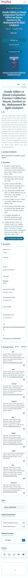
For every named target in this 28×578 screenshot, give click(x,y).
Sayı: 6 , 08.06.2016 (10, 507)
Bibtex (24, 346)
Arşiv (3, 500)
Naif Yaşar (13, 33)
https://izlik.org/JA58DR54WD (12, 338)
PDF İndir (13, 40)
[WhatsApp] (9, 554)
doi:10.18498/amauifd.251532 (16, 377)
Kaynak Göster (13, 44)
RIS (17, 346)
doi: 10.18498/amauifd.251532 (13, 426)
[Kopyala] (24, 365)
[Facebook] (4, 554)
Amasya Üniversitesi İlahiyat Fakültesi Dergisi (14, 74)
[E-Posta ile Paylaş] (23, 554)
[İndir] (23, 540)
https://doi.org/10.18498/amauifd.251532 (13, 362)
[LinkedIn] (18, 554)
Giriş (24, 2)
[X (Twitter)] (14, 554)
